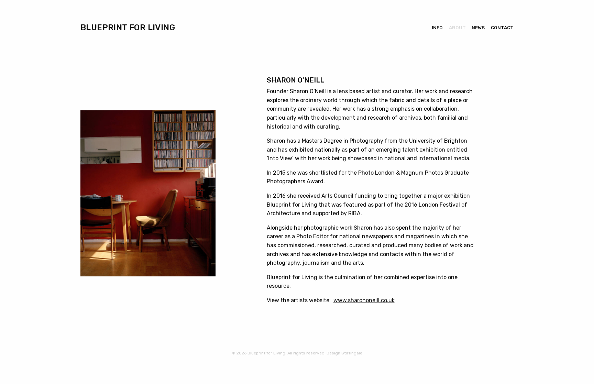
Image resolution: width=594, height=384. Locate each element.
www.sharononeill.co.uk (364, 300)
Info (437, 27)
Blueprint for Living (127, 27)
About (457, 27)
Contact (502, 27)
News (478, 27)
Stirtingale (351, 353)
